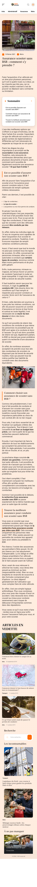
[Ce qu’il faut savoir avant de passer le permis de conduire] (18, 707)
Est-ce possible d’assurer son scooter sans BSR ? (16, 108)
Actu (3, 662)
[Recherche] (28, 4)
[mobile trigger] (4, 4)
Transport (4, 693)
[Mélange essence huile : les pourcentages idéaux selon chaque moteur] (18, 803)
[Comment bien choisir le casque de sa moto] (18, 644)
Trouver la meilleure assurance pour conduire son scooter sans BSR (18, 121)
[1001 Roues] (15, 4)
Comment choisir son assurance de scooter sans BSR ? (18, 115)
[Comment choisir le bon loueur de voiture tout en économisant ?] (18, 675)
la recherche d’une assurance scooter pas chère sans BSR (18, 528)
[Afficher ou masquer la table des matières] (26, 101)
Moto (22, 54)
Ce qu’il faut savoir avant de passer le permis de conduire (16, 721)
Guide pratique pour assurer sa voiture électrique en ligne (17, 847)
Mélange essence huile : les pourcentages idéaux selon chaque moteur (17, 825)
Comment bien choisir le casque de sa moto (16, 657)
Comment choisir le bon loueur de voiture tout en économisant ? (18, 689)
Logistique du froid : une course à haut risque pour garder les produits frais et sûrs (17, 783)
